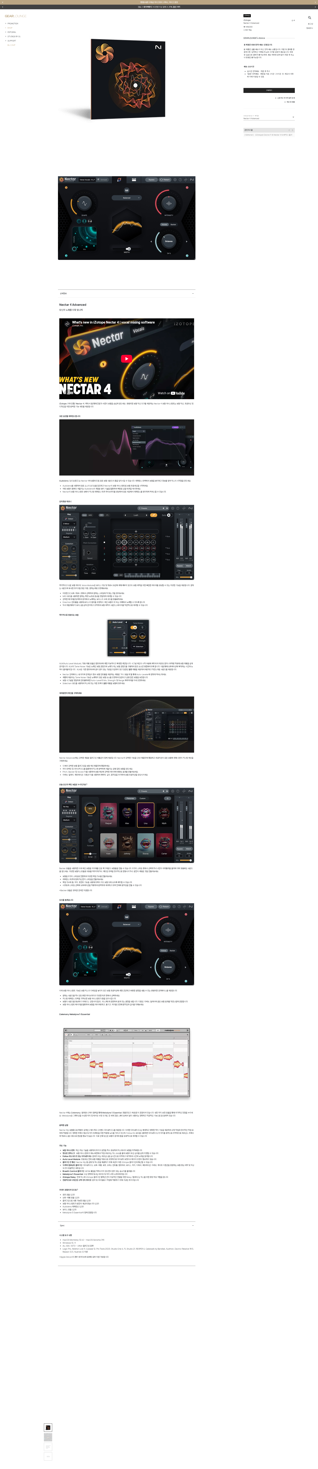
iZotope (247, 20)
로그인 (310, 24)
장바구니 (309, 28)
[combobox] (269, 118)
